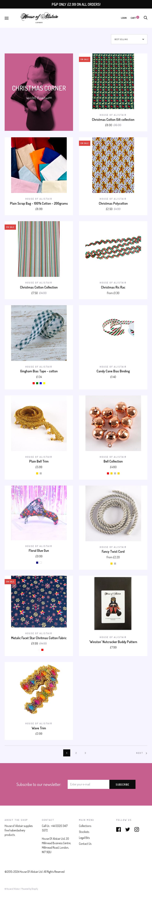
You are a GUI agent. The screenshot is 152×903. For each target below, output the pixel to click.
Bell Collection (113, 461)
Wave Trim (39, 728)
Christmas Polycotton (113, 203)
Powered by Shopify (30, 888)
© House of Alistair (12, 888)
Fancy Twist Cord (113, 551)
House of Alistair (113, 114)
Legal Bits (84, 838)
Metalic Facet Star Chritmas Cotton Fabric (39, 638)
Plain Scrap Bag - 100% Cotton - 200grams (39, 203)
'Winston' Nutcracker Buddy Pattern (113, 642)
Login (124, 17)
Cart (134, 17)
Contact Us (85, 843)
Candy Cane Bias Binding (113, 371)
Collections (85, 826)
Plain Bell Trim (39, 461)
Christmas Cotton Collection (39, 287)
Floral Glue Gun (39, 550)
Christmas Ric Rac (113, 287)
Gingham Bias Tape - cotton (39, 371)
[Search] (145, 17)
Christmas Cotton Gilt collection (113, 119)
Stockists (84, 832)
